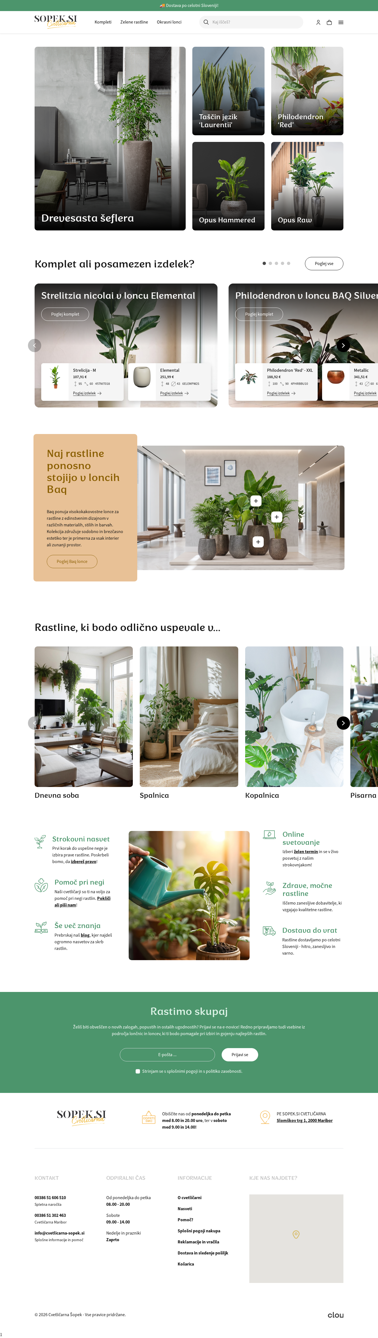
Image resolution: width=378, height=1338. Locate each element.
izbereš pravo (83, 861)
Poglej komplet (65, 314)
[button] (264, 263)
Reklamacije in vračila (198, 1242)
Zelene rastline (134, 22)
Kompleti (103, 22)
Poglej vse (324, 263)
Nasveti (185, 1209)
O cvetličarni (189, 1198)
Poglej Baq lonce (72, 561)
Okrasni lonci (169, 22)
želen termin (306, 851)
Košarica (186, 1264)
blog (85, 935)
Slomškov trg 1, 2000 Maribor (305, 1120)
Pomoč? (185, 1220)
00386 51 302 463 (50, 1215)
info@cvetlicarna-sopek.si (59, 1233)
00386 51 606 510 (50, 1198)
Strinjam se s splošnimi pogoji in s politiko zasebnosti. (192, 1071)
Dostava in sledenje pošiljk (203, 1253)
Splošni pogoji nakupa (199, 1231)
